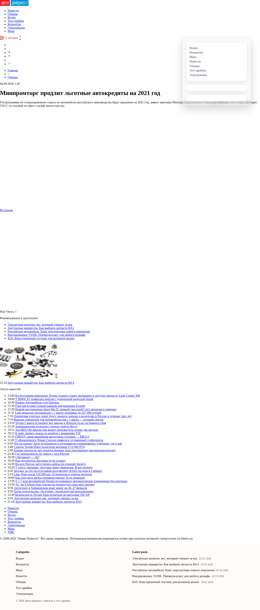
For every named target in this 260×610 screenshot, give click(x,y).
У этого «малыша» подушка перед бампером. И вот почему (54, 467)
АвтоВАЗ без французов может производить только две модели (56, 429)
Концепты (14, 24)
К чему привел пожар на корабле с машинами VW (48, 433)
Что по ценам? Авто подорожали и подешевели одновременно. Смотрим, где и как (68, 443)
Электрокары (16, 27)
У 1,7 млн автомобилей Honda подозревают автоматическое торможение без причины (71, 481)
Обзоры (13, 14)
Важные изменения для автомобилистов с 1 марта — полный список (59, 419)
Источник (6, 210)
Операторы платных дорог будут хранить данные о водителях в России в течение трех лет (73, 416)
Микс (11, 31)
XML (11, 532)
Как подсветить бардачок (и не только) (40, 460)
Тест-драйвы (16, 20)
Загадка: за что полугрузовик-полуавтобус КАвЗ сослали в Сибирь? (58, 470)
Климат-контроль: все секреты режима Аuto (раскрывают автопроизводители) (65, 450)
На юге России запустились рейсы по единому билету (50, 464)
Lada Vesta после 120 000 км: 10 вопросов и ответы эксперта (53, 474)
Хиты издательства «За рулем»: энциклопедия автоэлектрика (53, 491)
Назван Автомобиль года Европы (37, 402)
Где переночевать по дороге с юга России (42, 453)
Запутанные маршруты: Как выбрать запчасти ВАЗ (41, 328)
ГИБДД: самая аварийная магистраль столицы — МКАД (52, 436)
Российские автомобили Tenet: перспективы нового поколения (49, 331)
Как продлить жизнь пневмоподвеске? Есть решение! (50, 477)
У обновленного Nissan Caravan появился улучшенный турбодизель (59, 440)
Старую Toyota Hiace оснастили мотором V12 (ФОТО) (49, 447)
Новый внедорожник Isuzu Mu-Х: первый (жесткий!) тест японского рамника (65, 409)
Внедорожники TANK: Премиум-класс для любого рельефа (46, 334)
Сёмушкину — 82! (27, 457)
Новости (13, 10)
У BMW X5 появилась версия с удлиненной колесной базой (54, 399)
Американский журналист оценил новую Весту (46, 426)
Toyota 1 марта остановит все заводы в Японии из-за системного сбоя (60, 423)
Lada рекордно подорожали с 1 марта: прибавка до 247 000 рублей (58, 412)
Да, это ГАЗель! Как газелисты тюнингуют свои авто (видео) (55, 484)
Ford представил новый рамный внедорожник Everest (50, 405)
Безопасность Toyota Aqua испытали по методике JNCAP (52, 494)
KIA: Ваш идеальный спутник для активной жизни (41, 338)
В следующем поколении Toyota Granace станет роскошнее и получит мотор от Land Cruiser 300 (77, 395)
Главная (13, 70)
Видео (12, 17)
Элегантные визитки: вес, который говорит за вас (40, 324)
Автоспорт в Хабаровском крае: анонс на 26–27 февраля (50, 488)
